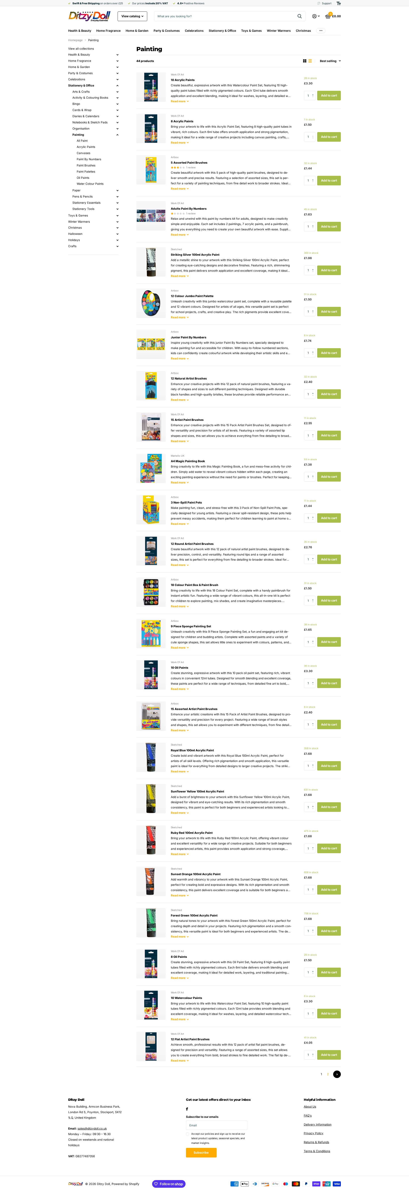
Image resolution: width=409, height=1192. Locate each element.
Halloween (75, 233)
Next (337, 1074)
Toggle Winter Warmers (117, 222)
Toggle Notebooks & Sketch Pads (117, 122)
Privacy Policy (313, 1133)
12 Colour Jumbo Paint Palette (192, 296)
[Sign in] (316, 16)
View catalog (131, 16)
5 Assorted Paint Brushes (189, 162)
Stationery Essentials (86, 202)
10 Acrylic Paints (183, 80)
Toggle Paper (117, 190)
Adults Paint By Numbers (189, 208)
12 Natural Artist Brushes (189, 378)
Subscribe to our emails (202, 1116)
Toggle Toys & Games (117, 215)
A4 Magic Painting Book (188, 461)
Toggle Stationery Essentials (117, 203)
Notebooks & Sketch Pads (90, 122)
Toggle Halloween (117, 234)
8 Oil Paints (179, 956)
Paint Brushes (86, 165)
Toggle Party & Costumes (117, 73)
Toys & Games (251, 30)
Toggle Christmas (117, 228)
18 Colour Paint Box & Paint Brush (194, 585)
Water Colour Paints (90, 183)
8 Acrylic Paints (182, 121)
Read (178, 101)
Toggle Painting (117, 135)
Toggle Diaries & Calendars (117, 116)
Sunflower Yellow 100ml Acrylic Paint (197, 791)
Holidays (74, 240)
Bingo (76, 103)
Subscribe (201, 1152)
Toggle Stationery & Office (117, 85)
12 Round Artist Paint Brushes (192, 543)
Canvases (83, 153)
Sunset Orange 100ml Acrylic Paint (195, 874)
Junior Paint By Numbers (188, 337)
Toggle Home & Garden (117, 67)
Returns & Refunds (316, 1142)
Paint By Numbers (89, 159)
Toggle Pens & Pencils (117, 196)
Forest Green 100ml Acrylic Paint (194, 915)
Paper (76, 190)
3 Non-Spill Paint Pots (186, 502)
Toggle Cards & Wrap (117, 110)
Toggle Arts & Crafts (117, 92)
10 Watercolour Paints (186, 998)
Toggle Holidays (117, 240)
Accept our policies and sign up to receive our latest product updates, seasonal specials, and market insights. (218, 1138)
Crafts (72, 246)
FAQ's (308, 1115)
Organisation (80, 128)
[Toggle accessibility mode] (339, 3)
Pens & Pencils (82, 196)
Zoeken (299, 16)
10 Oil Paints (179, 667)
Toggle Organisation (117, 128)
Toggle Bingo (117, 104)
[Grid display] (304, 61)
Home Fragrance (108, 30)
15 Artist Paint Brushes (187, 419)
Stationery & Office (222, 30)
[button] (314, 92)
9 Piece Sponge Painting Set (191, 626)
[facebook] (187, 1109)
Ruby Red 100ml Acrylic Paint (192, 832)
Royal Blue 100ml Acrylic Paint (192, 750)
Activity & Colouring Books (90, 97)
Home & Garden (137, 30)
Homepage (75, 40)
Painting (78, 134)
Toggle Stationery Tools (117, 209)
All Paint (82, 140)
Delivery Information (317, 1124)
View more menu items (320, 30)
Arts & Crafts (81, 91)
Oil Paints (83, 177)
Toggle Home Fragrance (117, 61)
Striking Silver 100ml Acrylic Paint (195, 254)
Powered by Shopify (125, 1184)
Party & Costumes (167, 30)
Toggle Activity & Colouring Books (117, 98)
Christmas (303, 30)
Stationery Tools (83, 209)
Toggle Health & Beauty (117, 55)
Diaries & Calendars (85, 116)
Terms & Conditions (317, 1151)
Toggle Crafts (117, 246)
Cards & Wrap (81, 110)
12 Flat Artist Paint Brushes (190, 1039)
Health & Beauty (79, 30)
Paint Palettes (86, 171)
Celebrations (194, 30)
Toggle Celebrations (117, 79)
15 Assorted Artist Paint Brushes (194, 709)
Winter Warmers (279, 30)
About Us (310, 1106)
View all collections (81, 48)
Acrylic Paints (86, 147)
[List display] (310, 61)
